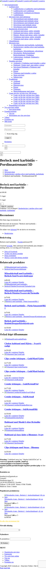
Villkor (6, 560)
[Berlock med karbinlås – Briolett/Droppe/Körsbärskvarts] (25, 317)
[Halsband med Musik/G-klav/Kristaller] (25, 418)
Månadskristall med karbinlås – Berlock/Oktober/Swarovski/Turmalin (21, 291)
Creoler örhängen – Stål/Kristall (19, 397)
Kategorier (8, 554)
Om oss (7, 558)
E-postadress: (5, 539)
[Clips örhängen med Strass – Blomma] (25, 443)
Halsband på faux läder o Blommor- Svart (23, 435)
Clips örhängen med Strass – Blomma (21, 447)
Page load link (5, 568)
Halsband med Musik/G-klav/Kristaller (22, 422)
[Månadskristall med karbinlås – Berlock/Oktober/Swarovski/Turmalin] (25, 285)
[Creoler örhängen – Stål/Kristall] (25, 392)
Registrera (8, 142)
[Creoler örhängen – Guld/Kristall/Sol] (25, 380)
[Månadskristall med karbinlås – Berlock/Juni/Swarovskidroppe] (25, 268)
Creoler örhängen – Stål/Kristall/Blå (21, 409)
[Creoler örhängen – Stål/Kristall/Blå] (25, 405)
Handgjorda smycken (12, 552)
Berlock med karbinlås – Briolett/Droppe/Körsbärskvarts (19, 322)
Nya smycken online (11, 556)
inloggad (14, 230)
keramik (9, 246)
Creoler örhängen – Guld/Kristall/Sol (21, 384)
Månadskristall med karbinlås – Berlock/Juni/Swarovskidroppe (19, 274)
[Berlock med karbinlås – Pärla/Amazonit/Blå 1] (25, 301)
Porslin (20, 242)
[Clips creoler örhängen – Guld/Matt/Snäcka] (25, 367)
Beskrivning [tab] (8, 233)
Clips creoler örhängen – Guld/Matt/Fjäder (24, 358)
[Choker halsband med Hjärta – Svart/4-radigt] (25, 339)
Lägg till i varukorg (7, 206)
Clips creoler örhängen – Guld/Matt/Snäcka (24, 371)
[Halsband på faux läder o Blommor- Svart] (25, 430)
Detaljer (21, 282)
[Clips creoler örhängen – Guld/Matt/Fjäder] (25, 354)
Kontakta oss (9, 562)
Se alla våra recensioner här (9, 521)
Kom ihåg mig (12, 134)
